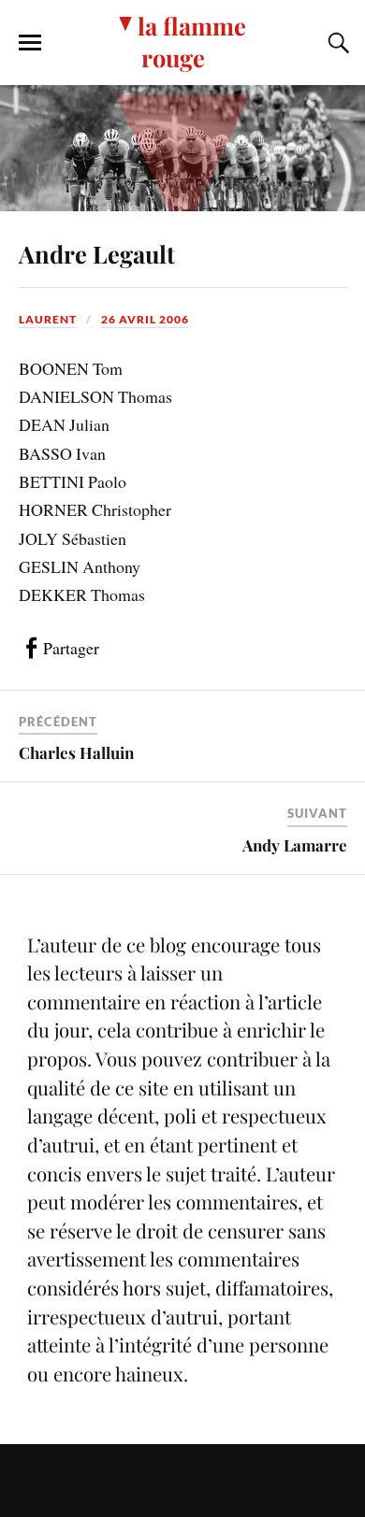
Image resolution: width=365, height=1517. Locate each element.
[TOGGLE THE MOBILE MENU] (30, 43)
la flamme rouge (192, 41)
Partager (71, 648)
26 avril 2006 (145, 319)
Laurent (48, 319)
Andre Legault (97, 253)
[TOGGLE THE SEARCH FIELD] (336, 43)
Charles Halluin (76, 752)
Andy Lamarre (294, 845)
